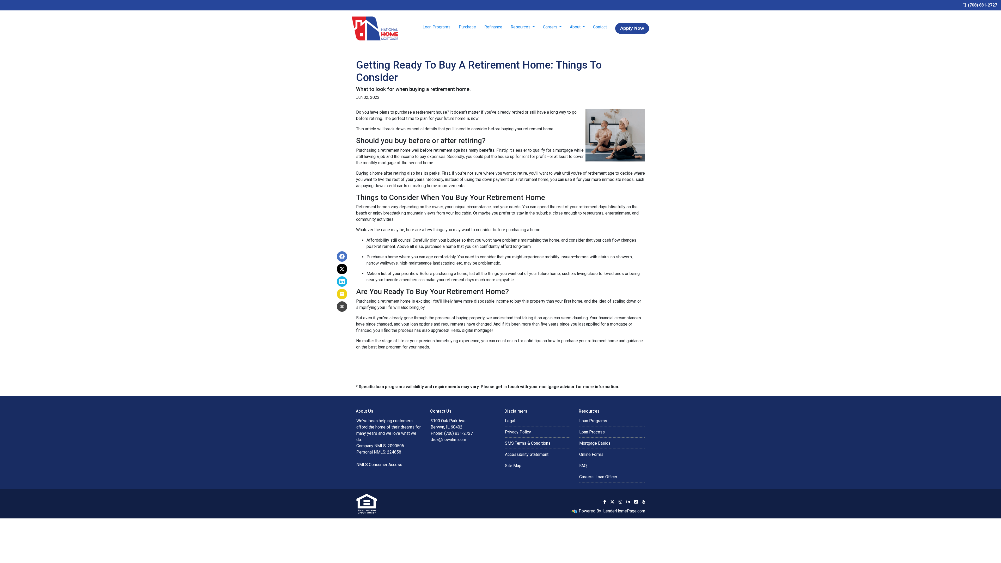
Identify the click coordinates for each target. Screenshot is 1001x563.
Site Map (513, 465)
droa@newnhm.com (448, 439)
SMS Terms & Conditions (528, 443)
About (576, 27)
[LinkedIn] (628, 502)
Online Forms (591, 454)
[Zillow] (636, 502)
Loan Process (592, 432)
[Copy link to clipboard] (342, 306)
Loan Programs (436, 27)
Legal (510, 420)
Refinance (493, 27)
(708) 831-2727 (982, 5)
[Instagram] (620, 502)
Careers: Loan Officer (598, 476)
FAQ (583, 465)
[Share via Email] (342, 294)
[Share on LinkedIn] (342, 281)
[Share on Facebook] (342, 256)
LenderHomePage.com (624, 511)
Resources (521, 27)
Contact (600, 27)
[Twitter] (612, 502)
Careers (550, 27)
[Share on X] (342, 269)
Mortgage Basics (595, 443)
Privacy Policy (518, 432)
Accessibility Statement (526, 454)
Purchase (467, 27)
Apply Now (632, 28)
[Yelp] (643, 502)
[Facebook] (604, 502)
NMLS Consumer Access (379, 464)
